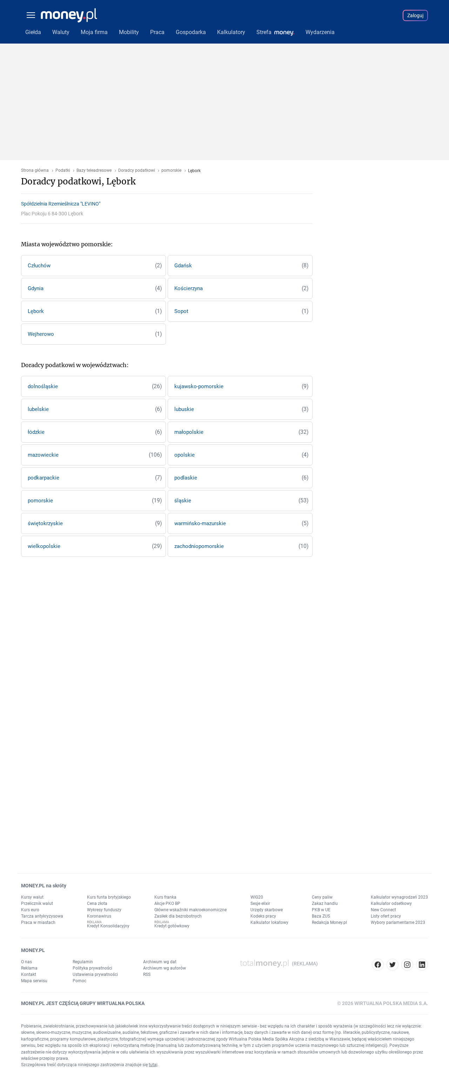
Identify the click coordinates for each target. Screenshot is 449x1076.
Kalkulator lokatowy (269, 922)
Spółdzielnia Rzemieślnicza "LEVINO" (60, 204)
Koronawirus (99, 916)
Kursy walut (32, 897)
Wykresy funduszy (104, 909)
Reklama (29, 968)
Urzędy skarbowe (266, 909)
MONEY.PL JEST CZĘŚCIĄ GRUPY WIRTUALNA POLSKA (83, 1003)
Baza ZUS (321, 916)
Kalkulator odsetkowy (391, 903)
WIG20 (256, 897)
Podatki (62, 170)
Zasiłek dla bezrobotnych (178, 916)
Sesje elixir (260, 903)
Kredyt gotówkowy (171, 926)
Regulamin (83, 961)
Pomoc (79, 980)
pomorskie (171, 170)
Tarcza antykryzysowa (42, 916)
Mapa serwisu (34, 980)
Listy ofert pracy (386, 916)
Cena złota (97, 903)
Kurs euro (30, 909)
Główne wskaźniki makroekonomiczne (190, 909)
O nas (26, 961)
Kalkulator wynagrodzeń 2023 (399, 897)
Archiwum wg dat (159, 961)
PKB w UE (321, 909)
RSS (146, 974)
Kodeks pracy (263, 916)
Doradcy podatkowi (136, 170)
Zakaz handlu (325, 903)
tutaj (153, 1064)
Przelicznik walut (37, 903)
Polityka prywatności (92, 968)
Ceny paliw (322, 897)
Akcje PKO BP (167, 903)
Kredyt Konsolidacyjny (108, 926)
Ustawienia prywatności (95, 974)
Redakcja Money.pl (329, 922)
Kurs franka (165, 897)
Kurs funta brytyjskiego (109, 897)
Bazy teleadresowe (94, 170)
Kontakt (28, 974)
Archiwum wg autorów (164, 968)
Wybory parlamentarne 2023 (398, 922)
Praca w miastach (38, 922)
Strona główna (35, 170)
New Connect (383, 909)
